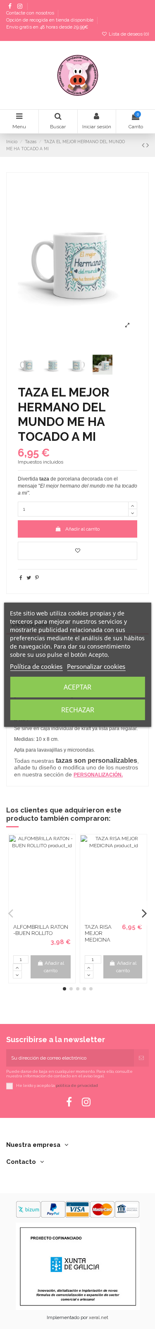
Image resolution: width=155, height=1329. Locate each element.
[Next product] (147, 145)
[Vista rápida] (47, 918)
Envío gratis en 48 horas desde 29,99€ (47, 27)
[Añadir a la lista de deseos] (77, 551)
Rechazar (77, 709)
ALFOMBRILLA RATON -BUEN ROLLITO (40, 930)
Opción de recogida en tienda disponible (50, 20)
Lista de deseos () (128, 34)
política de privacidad (77, 1085)
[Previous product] (144, 145)
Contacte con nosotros (30, 13)
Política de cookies (36, 666)
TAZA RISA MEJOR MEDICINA (98, 933)
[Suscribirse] (141, 1058)
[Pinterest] (37, 578)
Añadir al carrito (82, 529)
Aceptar (77, 687)
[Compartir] (20, 578)
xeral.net (98, 1317)
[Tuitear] (28, 578)
